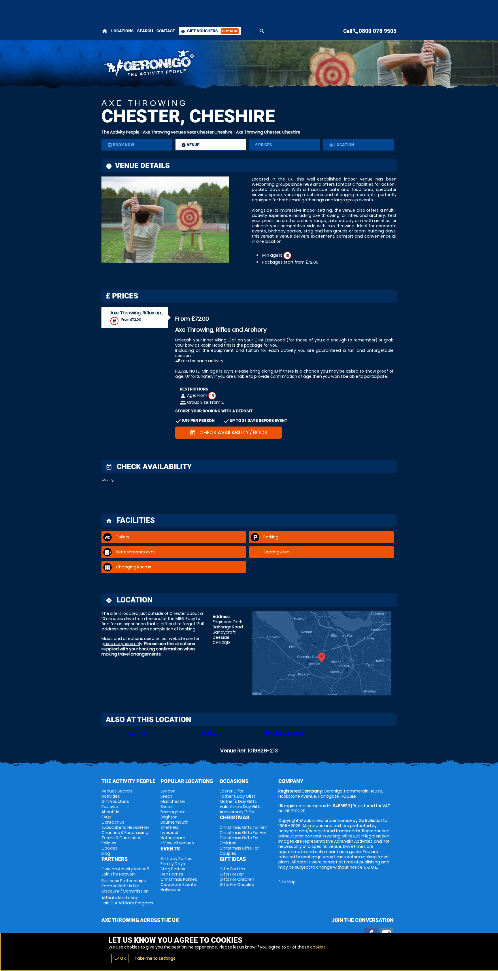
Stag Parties (173, 869)
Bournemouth (174, 822)
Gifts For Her (232, 874)
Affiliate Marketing (127, 900)
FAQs (106, 817)
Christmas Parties (179, 879)
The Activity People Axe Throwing (197, 65)
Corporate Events (178, 884)
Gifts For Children (237, 879)
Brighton (169, 817)
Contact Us (112, 822)
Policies (108, 843)
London (168, 791)
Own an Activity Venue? (125, 871)
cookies (318, 947)
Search (145, 31)
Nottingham (173, 838)
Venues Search (116, 791)
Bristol (167, 807)
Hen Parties (172, 874)
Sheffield (170, 827)
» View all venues (177, 843)
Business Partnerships (125, 886)
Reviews (109, 807)
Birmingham (173, 812)
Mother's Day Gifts (238, 801)
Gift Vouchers (209, 31)
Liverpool (169, 832)
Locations (122, 31)
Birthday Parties (177, 858)
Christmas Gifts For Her (243, 832)
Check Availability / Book (228, 432)
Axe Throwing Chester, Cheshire (268, 132)
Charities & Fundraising (124, 832)
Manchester (173, 801)
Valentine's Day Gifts (241, 807)
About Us (110, 812)
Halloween (171, 890)
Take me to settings (155, 958)
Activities (110, 796)
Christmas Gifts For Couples (239, 850)
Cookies (109, 848)
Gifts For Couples (237, 884)
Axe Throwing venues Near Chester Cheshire (188, 132)
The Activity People (120, 132)
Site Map (287, 882)
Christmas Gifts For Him (243, 827)
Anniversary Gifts (237, 812)
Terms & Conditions (121, 838)
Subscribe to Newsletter (125, 827)
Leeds (167, 796)
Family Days (173, 864)
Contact (165, 31)
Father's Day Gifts (238, 796)
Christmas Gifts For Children (239, 840)
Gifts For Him (232, 869)
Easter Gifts (231, 791)
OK (120, 958)
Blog (105, 853)
